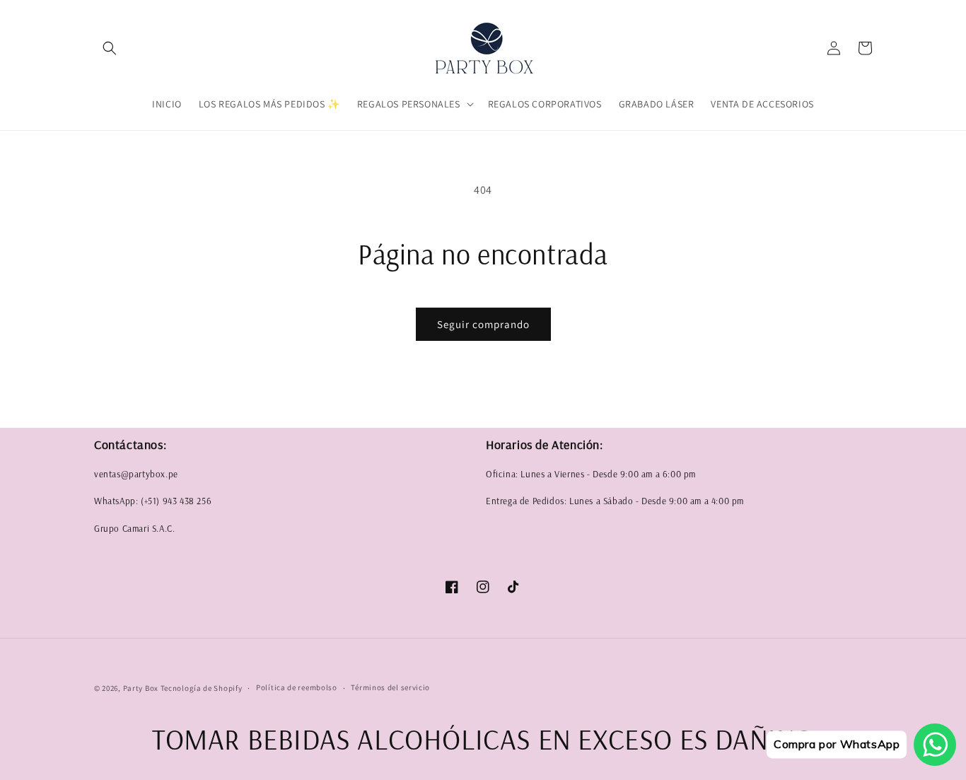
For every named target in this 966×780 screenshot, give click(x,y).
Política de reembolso (296, 687)
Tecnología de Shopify (202, 688)
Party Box (142, 688)
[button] (109, 48)
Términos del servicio (390, 687)
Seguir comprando (483, 324)
